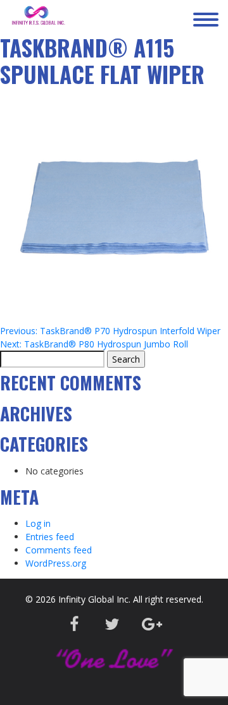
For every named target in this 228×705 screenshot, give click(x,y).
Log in (38, 523)
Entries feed (49, 537)
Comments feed (58, 550)
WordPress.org (55, 563)
